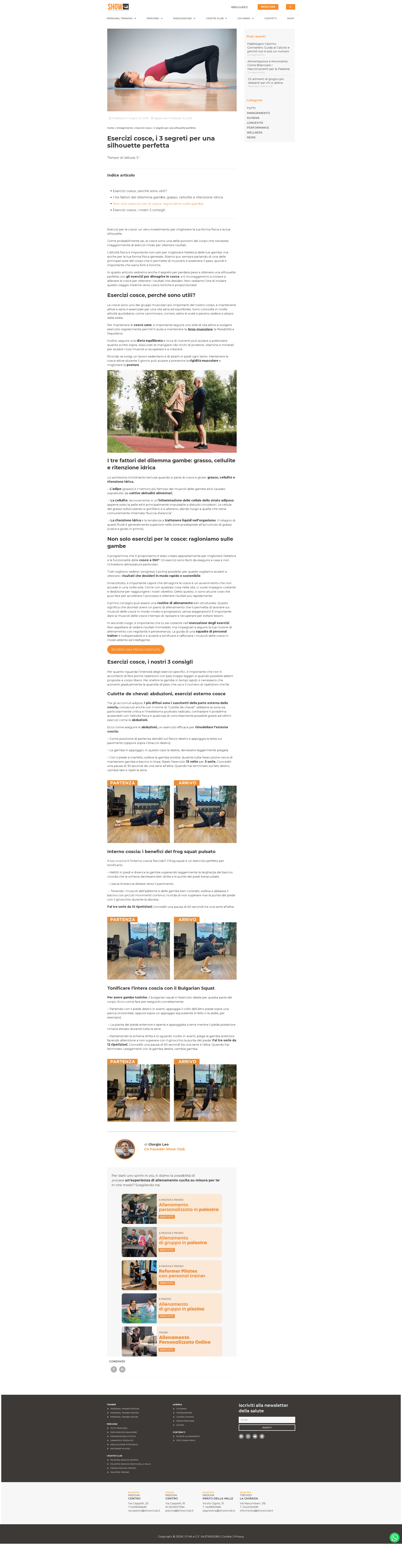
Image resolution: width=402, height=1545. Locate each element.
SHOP (290, 18)
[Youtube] (255, 1436)
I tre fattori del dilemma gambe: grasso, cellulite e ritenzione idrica (168, 197)
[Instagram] (248, 1436)
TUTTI (251, 108)
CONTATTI (270, 18)
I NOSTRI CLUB (214, 18)
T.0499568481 (137, 1507)
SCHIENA (253, 117)
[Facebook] (241, 1436)
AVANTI (267, 1427)
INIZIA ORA (268, 6)
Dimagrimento (125, 128)
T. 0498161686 (212, 1507)
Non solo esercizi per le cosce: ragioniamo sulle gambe (158, 204)
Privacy (239, 1536)
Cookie (227, 1536)
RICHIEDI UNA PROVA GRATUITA (135, 649)
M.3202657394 (175, 1507)
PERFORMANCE (258, 127)
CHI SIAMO (244, 18)
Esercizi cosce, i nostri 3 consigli (139, 210)
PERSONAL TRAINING (120, 18)
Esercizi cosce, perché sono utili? (140, 191)
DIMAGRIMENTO (258, 113)
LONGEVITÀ (255, 122)
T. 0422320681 (249, 1507)
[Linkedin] (261, 1436)
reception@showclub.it (144, 1510)
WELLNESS (254, 132)
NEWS (251, 137)
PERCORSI (153, 18)
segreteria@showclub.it (219, 1510)
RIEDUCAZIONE (182, 18)
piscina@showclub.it (179, 1510)
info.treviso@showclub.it (256, 1510)
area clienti (239, 7)
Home (110, 128)
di (156, 1144)
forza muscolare (200, 329)
